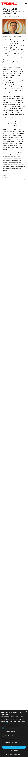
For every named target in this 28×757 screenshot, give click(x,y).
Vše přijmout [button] (14, 747)
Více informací (4, 722)
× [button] (26, 711)
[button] (14, 725)
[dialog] (14, 733)
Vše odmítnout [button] (14, 750)
